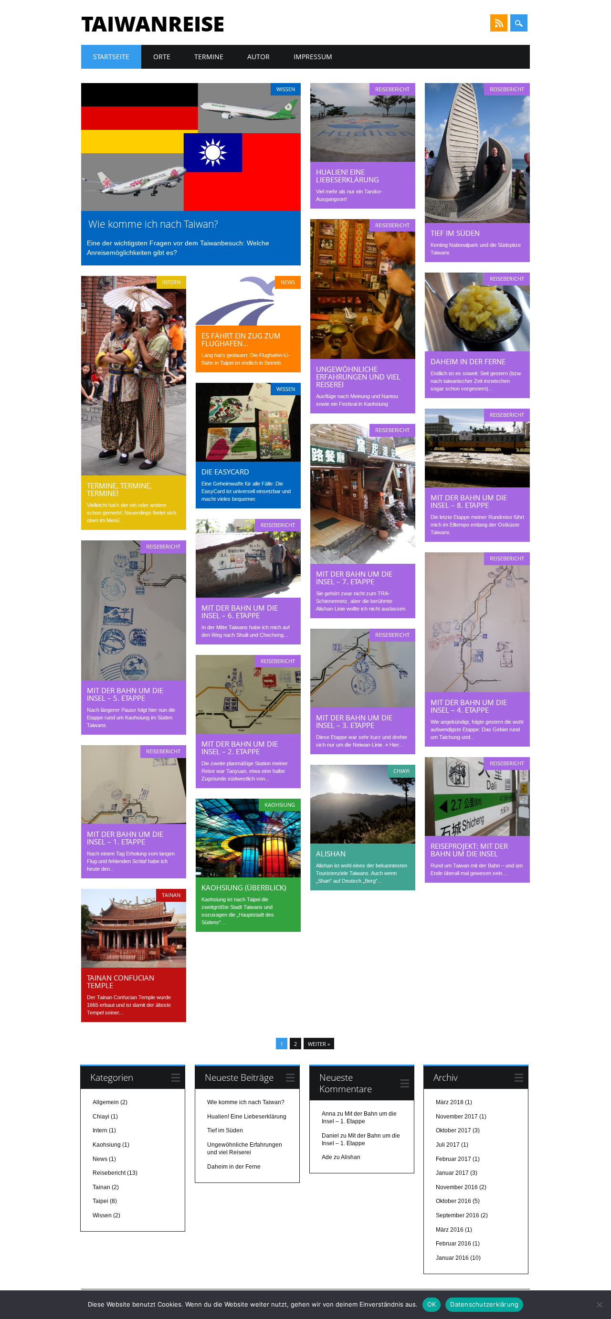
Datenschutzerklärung (484, 1304)
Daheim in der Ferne (468, 361)
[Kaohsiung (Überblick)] (248, 875)
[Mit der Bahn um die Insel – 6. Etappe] (248, 595)
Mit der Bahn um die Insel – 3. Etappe (354, 721)
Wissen (285, 89)
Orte (161, 56)
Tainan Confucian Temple (120, 981)
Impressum (313, 56)
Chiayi (401, 770)
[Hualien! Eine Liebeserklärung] (362, 159)
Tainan (171, 894)
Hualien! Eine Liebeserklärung (347, 175)
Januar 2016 (452, 1258)
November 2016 (457, 1187)
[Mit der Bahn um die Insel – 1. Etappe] (133, 821)
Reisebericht (392, 89)
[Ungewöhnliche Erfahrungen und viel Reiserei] (362, 356)
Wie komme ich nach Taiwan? (153, 224)
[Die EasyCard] (248, 459)
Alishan (331, 853)
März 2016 (450, 1229)
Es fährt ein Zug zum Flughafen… (241, 339)
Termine (208, 56)
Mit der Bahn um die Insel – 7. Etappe (354, 577)
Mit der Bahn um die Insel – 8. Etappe (469, 501)
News (288, 281)
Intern (171, 281)
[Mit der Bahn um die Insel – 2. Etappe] (248, 731)
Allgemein (106, 1102)
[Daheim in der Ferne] (477, 349)
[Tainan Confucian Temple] (133, 965)
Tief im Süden (455, 233)
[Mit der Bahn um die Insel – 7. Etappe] (362, 561)
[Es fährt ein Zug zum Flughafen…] (248, 323)
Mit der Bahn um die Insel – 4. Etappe (469, 706)
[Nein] (599, 1304)
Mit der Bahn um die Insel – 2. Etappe (239, 747)
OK (431, 1304)
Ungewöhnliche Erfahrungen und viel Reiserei (358, 376)
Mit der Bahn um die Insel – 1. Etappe (125, 837)
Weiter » (319, 1043)
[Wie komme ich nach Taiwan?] (191, 208)
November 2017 (457, 1116)
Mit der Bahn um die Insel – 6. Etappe (239, 611)
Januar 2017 (452, 1173)
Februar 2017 (453, 1159)
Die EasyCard (225, 471)
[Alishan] (362, 841)
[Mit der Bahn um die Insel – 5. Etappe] (133, 678)
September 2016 (457, 1215)
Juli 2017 (448, 1144)
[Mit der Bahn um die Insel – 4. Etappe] (477, 690)
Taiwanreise (152, 23)
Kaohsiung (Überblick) (243, 887)
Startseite (111, 56)
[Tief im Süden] (477, 220)
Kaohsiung (279, 804)
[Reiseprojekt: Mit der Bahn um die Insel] (477, 833)
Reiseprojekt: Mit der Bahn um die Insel (469, 849)
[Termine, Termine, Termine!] (133, 473)
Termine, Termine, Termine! (119, 489)
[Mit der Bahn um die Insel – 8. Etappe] (477, 485)
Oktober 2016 (453, 1201)
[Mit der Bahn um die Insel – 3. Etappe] (362, 705)
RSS (498, 23)
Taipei (100, 1201)
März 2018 (450, 1102)
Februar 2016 (453, 1243)
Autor (258, 56)
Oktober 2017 (453, 1130)
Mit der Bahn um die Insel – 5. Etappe (125, 694)
